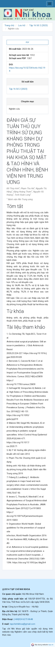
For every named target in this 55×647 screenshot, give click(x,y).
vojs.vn (50, 645)
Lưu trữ (21, 25)
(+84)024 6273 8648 (23, 619)
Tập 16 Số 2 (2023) (38, 25)
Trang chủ (9, 25)
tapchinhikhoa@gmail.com (22, 624)
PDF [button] (27, 42)
